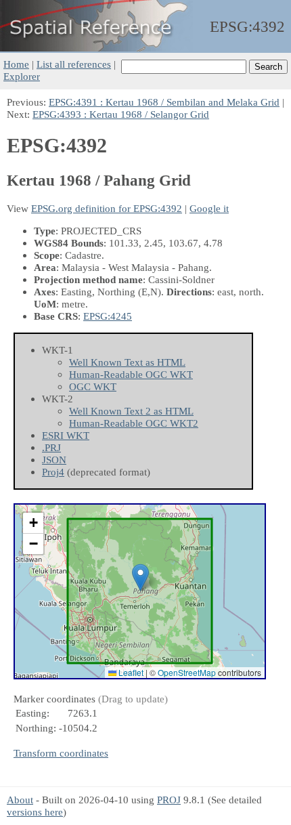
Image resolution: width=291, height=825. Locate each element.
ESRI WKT (65, 435)
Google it (209, 208)
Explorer (21, 76)
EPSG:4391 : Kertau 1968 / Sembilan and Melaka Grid (164, 102)
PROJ (169, 799)
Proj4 (53, 472)
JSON (54, 459)
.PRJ (51, 447)
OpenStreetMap (187, 672)
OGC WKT (92, 386)
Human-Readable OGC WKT (131, 374)
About (20, 799)
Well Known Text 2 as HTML (131, 411)
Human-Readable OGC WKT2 (133, 423)
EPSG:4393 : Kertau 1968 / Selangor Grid (120, 114)
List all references (74, 64)
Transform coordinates (61, 753)
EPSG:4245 (107, 316)
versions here (35, 812)
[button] (140, 577)
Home (16, 64)
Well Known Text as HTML (127, 362)
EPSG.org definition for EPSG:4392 (106, 208)
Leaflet (129, 672)
